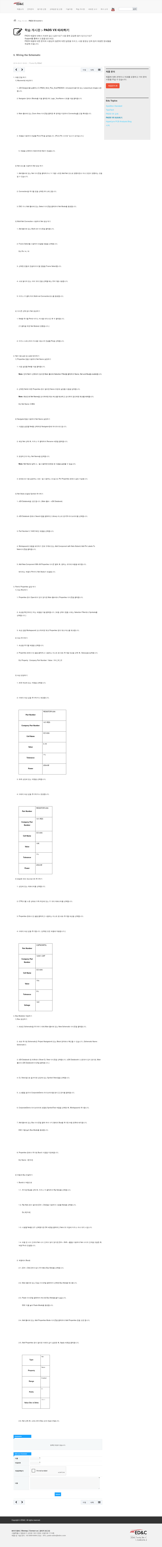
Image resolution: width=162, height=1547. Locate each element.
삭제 (92, 70)
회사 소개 (104, 9)
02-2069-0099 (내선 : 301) (36, 1535)
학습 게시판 (80, 9)
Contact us (33, 1530)
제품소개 (20, 9)
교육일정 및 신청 (56, 9)
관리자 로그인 (45, 1530)
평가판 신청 (41, 9)
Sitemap (24, 1530)
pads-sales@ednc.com (56, 1535)
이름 (16, 1458)
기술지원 (69, 9)
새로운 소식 (92, 9)
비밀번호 (18, 1463)
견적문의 (30, 9)
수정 (84, 70)
